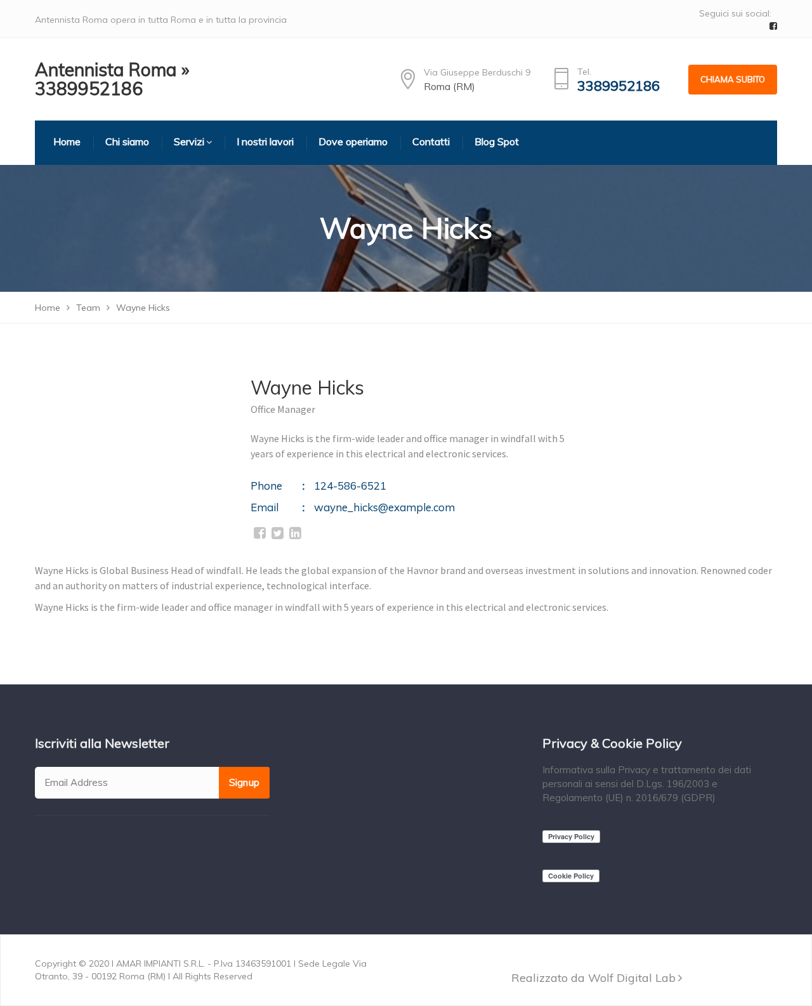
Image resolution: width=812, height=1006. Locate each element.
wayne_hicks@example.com (384, 507)
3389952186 (618, 86)
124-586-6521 (350, 485)
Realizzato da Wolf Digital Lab (593, 977)
